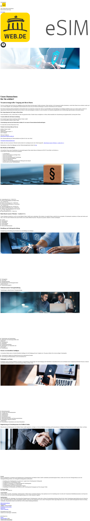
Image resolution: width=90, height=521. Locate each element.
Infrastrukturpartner (6, 411)
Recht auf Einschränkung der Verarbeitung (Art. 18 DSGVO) (10, 205)
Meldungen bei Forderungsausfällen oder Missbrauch (10, 340)
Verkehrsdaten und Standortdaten (8, 338)
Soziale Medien (5, 223)
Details (2, 517)
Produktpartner (5, 415)
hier (36, 145)
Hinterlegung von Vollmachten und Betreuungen (8, 346)
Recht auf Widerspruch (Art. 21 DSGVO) (10, 207)
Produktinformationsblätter (6, 506)
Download (3, 12)
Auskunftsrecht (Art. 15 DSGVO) (9, 199)
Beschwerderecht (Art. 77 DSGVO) (9, 211)
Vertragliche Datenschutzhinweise (8, 140)
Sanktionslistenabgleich (6, 285)
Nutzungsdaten (5, 221)
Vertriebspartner (5, 414)
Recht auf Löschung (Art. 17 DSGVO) (10, 202)
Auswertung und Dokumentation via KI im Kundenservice (14, 356)
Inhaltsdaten (4, 343)
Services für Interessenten (7, 225)
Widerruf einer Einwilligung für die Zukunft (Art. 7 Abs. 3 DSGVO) (10, 209)
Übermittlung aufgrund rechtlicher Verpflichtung (8, 420)
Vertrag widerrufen (4, 509)
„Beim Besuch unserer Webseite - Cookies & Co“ (53, 142)
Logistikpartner (5, 413)
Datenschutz (3, 504)
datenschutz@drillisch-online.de (7, 136)
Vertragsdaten (4, 279)
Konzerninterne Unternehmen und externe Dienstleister (13, 421)
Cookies (3, 219)
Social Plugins (5, 224)
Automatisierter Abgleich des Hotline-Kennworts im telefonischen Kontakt (17, 355)
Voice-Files (4, 280)
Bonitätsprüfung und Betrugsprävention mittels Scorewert (9, 283)
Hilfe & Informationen (5, 503)
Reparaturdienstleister (6, 417)
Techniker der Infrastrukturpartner (9, 412)
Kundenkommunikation (7, 344)
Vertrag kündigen (8, 505)
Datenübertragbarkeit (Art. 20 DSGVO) (10, 206)
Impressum (3, 508)
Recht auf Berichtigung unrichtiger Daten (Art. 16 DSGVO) (10, 201)
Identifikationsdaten (6, 281)
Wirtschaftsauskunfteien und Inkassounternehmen (12, 418)
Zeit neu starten (4, 518)
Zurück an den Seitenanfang (6, 519)
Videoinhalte (4, 222)
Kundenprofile (5, 348)
